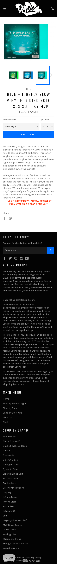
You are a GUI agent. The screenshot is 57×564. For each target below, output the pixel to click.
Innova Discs (9, 501)
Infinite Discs (10, 497)
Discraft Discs (10, 459)
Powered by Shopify (33, 557)
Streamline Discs (12, 539)
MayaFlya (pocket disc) (15, 520)
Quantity (45, 120)
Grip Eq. (7, 492)
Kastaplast (8, 506)
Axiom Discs (9, 436)
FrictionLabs (9, 483)
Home (6, 398)
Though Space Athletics (15, 543)
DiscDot (7, 450)
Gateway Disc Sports (13, 487)
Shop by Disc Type (12, 412)
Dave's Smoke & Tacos (15, 445)
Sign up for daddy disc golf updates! (22, 243)
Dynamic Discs (11, 469)
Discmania (8, 455)
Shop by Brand (10, 408)
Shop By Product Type (14, 403)
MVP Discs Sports (12, 525)
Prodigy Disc (9, 534)
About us (8, 417)
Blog (5, 422)
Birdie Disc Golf (11, 441)
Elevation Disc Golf (13, 473)
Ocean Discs (9, 529)
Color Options (10, 120)
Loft (5, 515)
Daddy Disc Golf (17, 557)
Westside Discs (11, 548)
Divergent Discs (11, 464)
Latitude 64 (9, 511)
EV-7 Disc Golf (10, 478)
